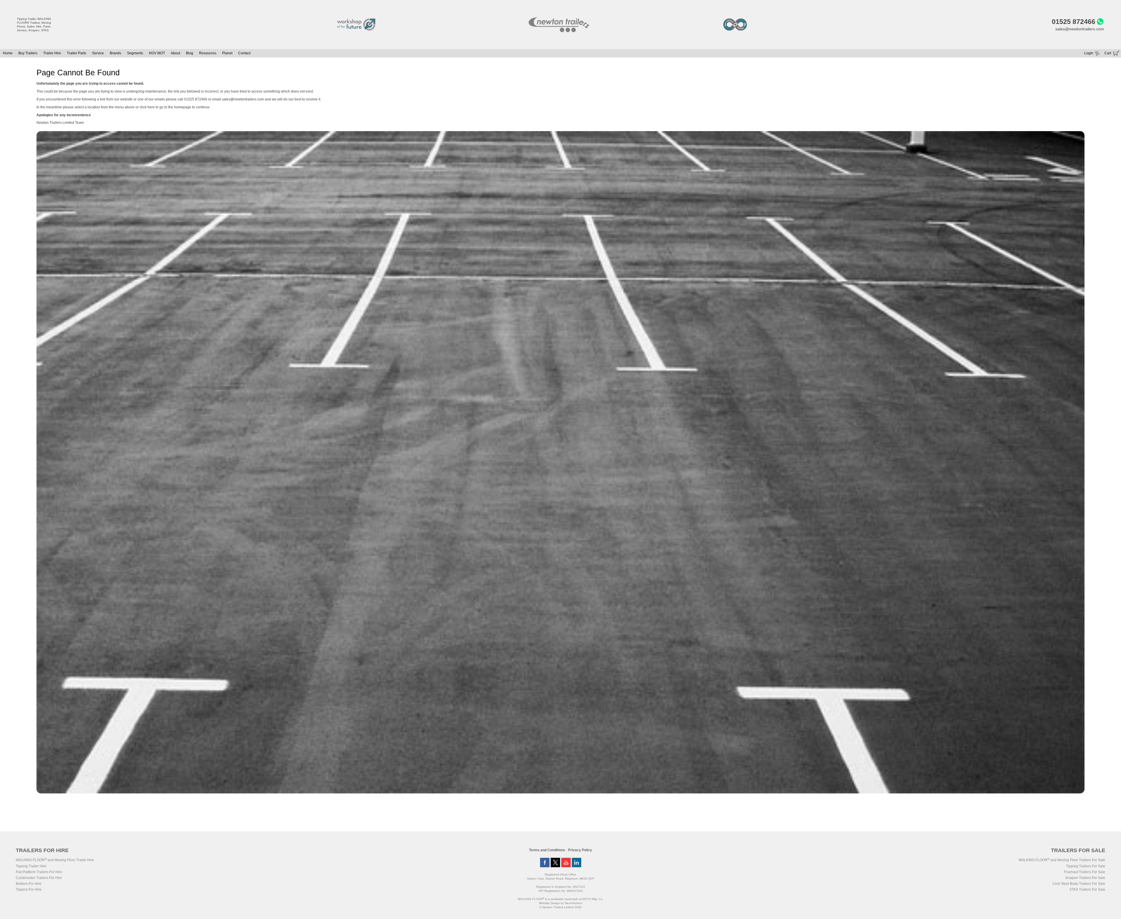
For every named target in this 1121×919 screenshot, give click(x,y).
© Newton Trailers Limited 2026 (560, 907)
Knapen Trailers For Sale (1085, 878)
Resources (207, 53)
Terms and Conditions (547, 850)
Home (8, 53)
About (175, 53)
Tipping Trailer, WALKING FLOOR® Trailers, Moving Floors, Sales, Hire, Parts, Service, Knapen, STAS (34, 24)
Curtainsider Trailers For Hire (39, 878)
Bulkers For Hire (28, 884)
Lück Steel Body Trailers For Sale (1078, 884)
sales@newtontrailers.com (1079, 29)
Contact (244, 53)
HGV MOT (157, 53)
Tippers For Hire (28, 889)
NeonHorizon (573, 903)
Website (549, 903)
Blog (189, 53)
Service (98, 53)
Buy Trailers (27, 53)
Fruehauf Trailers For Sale (1084, 872)
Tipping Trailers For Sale (1085, 866)
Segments (135, 53)
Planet (227, 53)
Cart (1107, 53)
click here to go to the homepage (165, 107)
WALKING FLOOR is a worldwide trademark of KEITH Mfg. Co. (560, 899)
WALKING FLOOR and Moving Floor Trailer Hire (55, 860)
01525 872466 (1073, 21)
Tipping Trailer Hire (31, 866)
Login (1088, 53)
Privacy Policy (580, 850)
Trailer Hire (52, 53)
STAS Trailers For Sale (1087, 889)
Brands (115, 53)
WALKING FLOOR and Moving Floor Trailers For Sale (1062, 860)
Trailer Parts (76, 53)
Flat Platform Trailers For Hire (39, 872)
